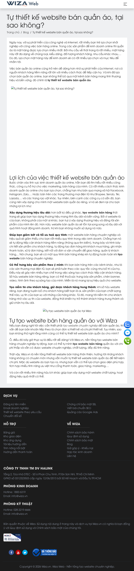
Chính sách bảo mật (80, 440)
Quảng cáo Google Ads (82, 412)
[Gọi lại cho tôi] (127, 340)
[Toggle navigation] (125, 4)
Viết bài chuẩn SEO (79, 408)
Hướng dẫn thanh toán (17, 451)
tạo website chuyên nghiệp (80, 325)
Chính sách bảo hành (80, 432)
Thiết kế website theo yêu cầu (22, 412)
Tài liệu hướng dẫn (15, 444)
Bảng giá (9, 432)
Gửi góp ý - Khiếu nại (80, 448)
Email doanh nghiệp (16, 408)
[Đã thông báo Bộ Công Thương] (44, 552)
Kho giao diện (12, 436)
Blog (26, 32)
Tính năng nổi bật (14, 448)
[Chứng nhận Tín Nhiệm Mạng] (12, 537)
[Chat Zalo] (127, 323)
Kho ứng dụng (12, 440)
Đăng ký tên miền (14, 404)
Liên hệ (71, 455)
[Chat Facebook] (127, 332)
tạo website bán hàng (97, 212)
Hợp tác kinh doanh (79, 451)
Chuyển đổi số (12, 415)
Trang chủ (13, 32)
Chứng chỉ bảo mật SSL (81, 404)
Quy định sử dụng (78, 436)
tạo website (86, 566)
